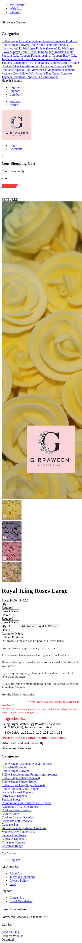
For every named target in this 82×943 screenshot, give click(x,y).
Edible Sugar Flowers (15, 771)
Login (13, 145)
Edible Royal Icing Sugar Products (23, 785)
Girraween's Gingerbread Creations (24, 828)
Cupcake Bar (10, 824)
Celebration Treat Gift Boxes (20, 806)
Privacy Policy (19, 880)
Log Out (15, 94)
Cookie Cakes (10, 813)
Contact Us (17, 897)
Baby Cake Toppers (14, 796)
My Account (17, 5)
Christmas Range (12, 846)
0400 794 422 (10, 932)
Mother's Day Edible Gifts (18, 831)
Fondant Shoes (11, 799)
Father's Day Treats (14, 835)
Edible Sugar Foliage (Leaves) (21, 778)
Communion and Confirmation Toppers (26, 803)
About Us (16, 873)
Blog (13, 884)
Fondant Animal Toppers (17, 792)
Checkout (16, 149)
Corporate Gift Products (17, 821)
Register (15, 87)
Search (14, 104)
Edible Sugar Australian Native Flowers (27, 763)
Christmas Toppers (13, 842)
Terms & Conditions (22, 877)
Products (15, 101)
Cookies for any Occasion (18, 817)
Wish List (15, 8)
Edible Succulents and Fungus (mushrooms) (29, 774)
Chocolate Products (14, 767)
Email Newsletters (21, 901)
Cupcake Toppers (13, 838)
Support (15, 12)
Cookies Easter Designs (16, 810)
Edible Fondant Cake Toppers (20, 788)
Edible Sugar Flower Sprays (19, 781)
